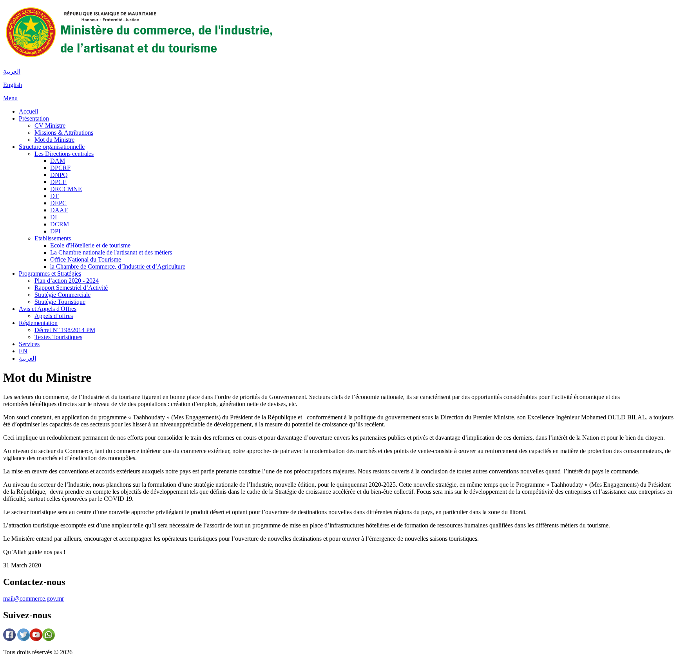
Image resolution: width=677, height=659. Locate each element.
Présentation (34, 118)
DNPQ (59, 175)
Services (29, 344)
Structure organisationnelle (52, 146)
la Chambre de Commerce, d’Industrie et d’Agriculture (117, 266)
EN (23, 351)
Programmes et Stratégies (50, 273)
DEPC (58, 203)
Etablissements (52, 238)
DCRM (59, 224)
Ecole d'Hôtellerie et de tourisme (90, 245)
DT (54, 196)
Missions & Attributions (63, 132)
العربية (11, 71)
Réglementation (38, 323)
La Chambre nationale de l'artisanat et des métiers (111, 252)
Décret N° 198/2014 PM (64, 330)
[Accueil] (138, 57)
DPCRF (60, 167)
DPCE (58, 182)
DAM (57, 160)
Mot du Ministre (54, 139)
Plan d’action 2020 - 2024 (66, 280)
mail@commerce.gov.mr (33, 598)
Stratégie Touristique (59, 301)
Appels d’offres (53, 315)
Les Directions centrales (64, 153)
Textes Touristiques (58, 337)
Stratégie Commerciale (62, 294)
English (12, 84)
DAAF (59, 210)
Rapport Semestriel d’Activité (71, 287)
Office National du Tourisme (85, 259)
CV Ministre (49, 125)
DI (53, 217)
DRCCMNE (66, 189)
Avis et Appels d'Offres (47, 308)
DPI (55, 231)
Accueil (28, 111)
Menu (10, 98)
